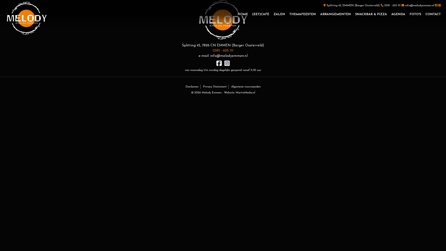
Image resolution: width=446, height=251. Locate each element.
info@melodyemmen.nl (419, 5)
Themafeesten (302, 14)
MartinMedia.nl (245, 92)
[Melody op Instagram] (439, 5)
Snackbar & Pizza (371, 14)
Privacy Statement (215, 86)
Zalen (279, 14)
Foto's (415, 14)
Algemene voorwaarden (246, 86)
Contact (433, 14)
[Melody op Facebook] (436, 5)
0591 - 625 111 (392, 5)
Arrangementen (335, 14)
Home (243, 14)
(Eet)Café (260, 14)
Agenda (398, 14)
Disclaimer (192, 86)
